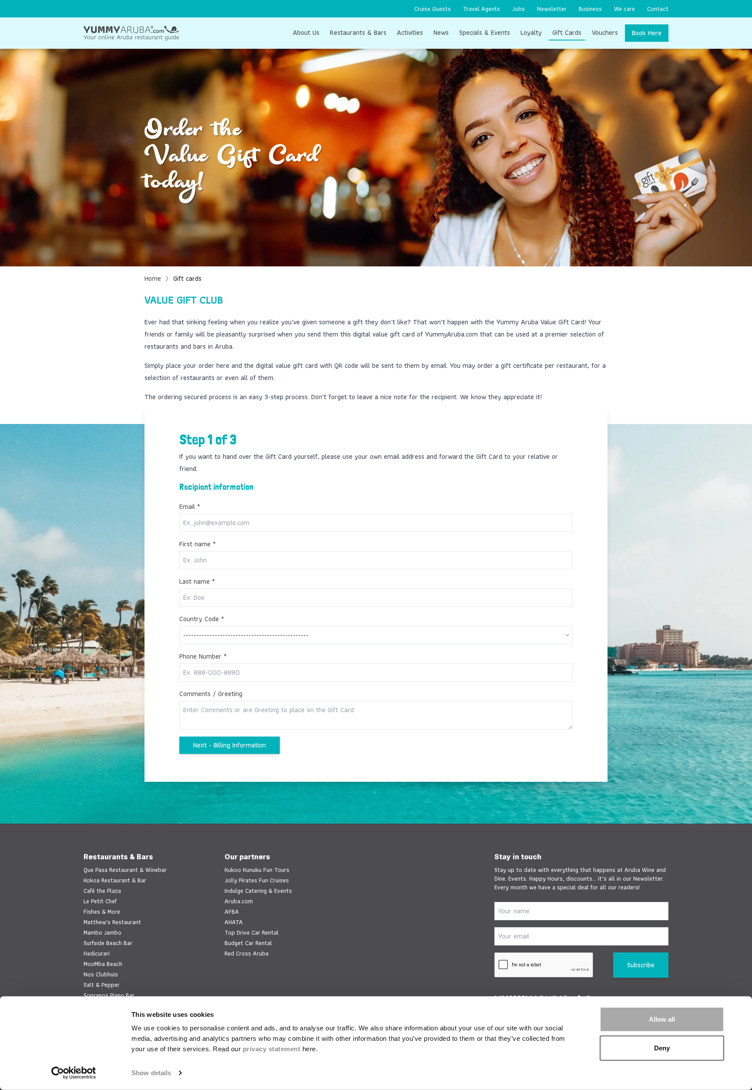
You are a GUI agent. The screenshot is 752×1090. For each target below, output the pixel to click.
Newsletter (552, 8)
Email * (189, 506)
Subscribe (641, 964)
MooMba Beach (103, 963)
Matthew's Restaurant (112, 922)
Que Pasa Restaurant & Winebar (125, 869)
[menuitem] (432, 8)
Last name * (197, 581)
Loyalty (531, 32)
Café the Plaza (102, 890)
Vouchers (605, 32)
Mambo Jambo (102, 932)
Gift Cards (566, 32)
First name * (197, 544)
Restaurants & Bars (358, 32)
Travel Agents (481, 8)
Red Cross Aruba (247, 953)
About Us (306, 32)
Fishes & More (102, 911)
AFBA (232, 911)
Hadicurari (97, 953)
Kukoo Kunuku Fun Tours (257, 869)
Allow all (662, 1019)
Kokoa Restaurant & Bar (115, 880)
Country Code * (201, 619)
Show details (151, 1073)
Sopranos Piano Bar (109, 995)
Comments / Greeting (210, 694)
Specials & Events (484, 32)
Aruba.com (239, 901)
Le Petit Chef (100, 901)
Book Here (646, 32)
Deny (662, 1047)
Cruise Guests (432, 8)
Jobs (518, 8)
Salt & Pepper (102, 984)
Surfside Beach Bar (108, 943)
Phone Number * (203, 656)
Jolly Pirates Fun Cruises (257, 880)
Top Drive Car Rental (252, 932)
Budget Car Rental (248, 943)
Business (590, 8)
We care (624, 8)
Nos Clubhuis (101, 974)
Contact (657, 8)
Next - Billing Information (229, 745)
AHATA (234, 922)
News (441, 32)
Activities (410, 32)
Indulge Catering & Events (258, 890)
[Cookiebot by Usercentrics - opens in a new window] (74, 1073)
